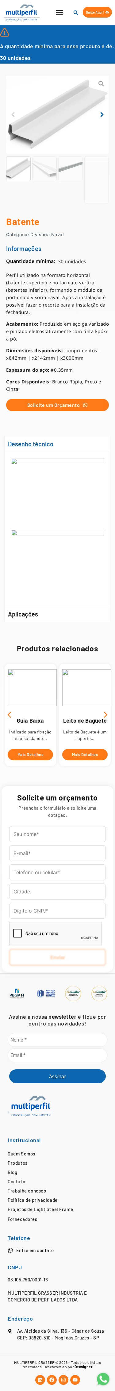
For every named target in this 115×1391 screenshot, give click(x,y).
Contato (16, 1181)
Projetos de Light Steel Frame (40, 1209)
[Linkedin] (40, 1380)
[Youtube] (75, 1380)
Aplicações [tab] (23, 614)
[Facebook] (52, 1380)
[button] (59, 12)
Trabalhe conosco (27, 1190)
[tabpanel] (57, 529)
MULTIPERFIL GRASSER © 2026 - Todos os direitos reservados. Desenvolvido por (57, 1364)
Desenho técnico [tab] (30, 444)
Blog (12, 1172)
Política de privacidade (33, 1200)
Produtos (18, 1163)
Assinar (57, 1076)
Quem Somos (21, 1153)
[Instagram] (63, 1380)
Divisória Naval (47, 234)
